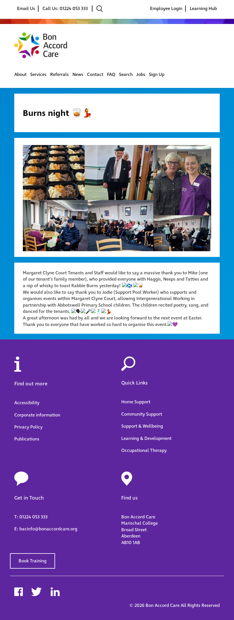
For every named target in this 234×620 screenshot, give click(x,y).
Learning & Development (146, 438)
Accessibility (26, 403)
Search (126, 74)
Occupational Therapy (144, 450)
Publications (26, 439)
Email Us (26, 8)
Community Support (141, 414)
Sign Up (156, 74)
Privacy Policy (28, 427)
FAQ (111, 74)
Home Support (135, 402)
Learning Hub (203, 8)
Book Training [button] (33, 561)
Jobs (140, 74)
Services (38, 74)
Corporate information (37, 415)
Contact (95, 74)
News (77, 74)
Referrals (59, 74)
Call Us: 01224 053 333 (66, 8)
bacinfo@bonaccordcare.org (48, 529)
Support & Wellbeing (142, 426)
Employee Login (166, 8)
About (20, 74)
